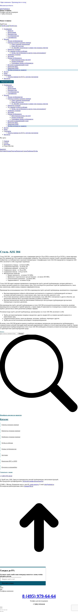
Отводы (13, 151)
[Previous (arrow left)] (1, 611)
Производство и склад (19, 2)
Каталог (4, 419)
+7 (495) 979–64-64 (6, 476)
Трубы (36, 151)
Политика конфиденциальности (33, 481)
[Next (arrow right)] (2, 611)
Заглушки (3, 151)
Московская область (6, 5)
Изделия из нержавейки (9, 467)
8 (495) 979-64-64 (39, 596)
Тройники (30, 151)
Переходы (19, 151)
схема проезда (34, 484)
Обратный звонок (7, 82)
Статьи (24, 151)
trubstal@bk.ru (28, 486)
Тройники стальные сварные (11, 437)
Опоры (8, 151)
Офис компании (5, 2)
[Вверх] (39, 566)
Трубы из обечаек (7, 443)
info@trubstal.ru (5, 9)
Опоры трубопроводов (9, 449)
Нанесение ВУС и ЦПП (9, 461)
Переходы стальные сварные (11, 431)
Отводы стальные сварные (10, 425)
